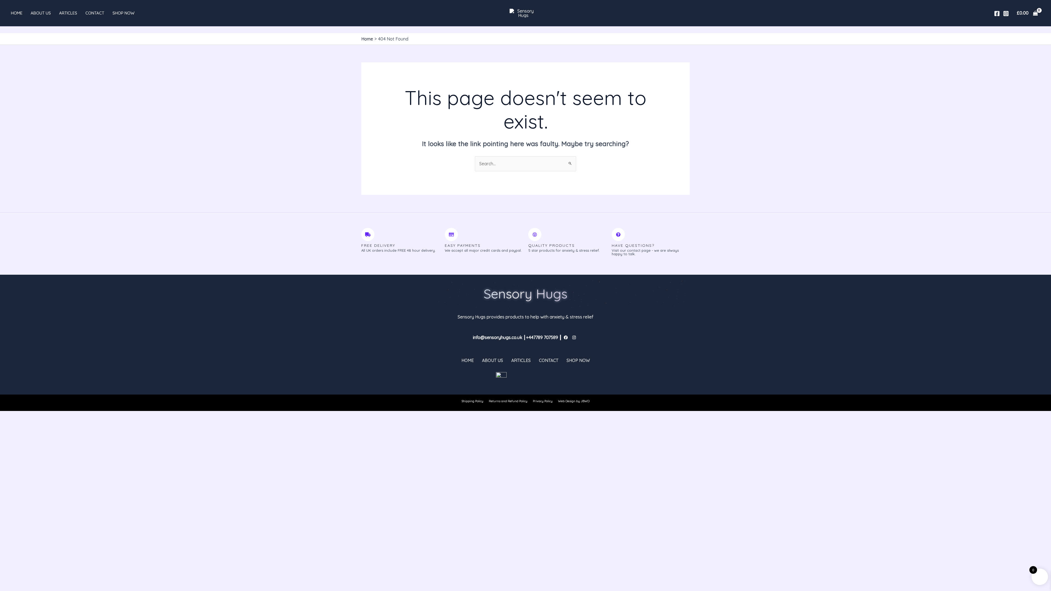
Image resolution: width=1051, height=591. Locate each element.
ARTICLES (68, 13)
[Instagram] (1006, 13)
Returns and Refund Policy (508, 401)
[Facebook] (997, 13)
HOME (16, 13)
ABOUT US (41, 13)
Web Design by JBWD (574, 401)
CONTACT (94, 13)
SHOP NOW (123, 13)
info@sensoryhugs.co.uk (497, 337)
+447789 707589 (542, 337)
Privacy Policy (543, 401)
